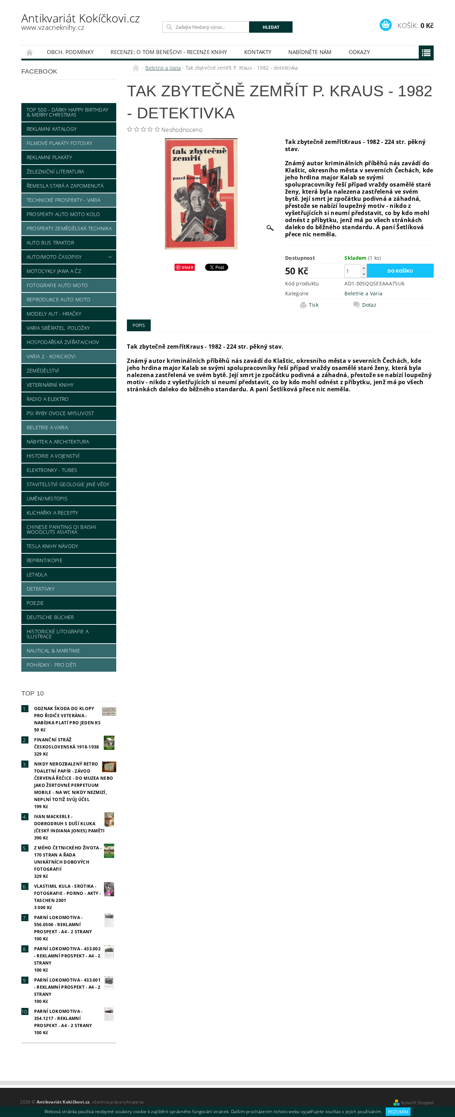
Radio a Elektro (48, 399)
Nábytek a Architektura (58, 441)
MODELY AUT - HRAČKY (54, 313)
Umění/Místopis (47, 498)
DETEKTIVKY (40, 588)
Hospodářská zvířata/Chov (63, 342)
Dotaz (369, 305)
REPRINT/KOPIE (45, 560)
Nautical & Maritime (53, 650)
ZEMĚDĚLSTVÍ (43, 370)
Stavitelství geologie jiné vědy (68, 484)
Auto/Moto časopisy (54, 256)
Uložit (187, 267)
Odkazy (359, 51)
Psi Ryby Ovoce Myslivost (60, 413)
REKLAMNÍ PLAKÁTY (49, 157)
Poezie (35, 603)
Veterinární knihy (50, 384)
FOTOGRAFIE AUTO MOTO (57, 285)
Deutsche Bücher (50, 617)
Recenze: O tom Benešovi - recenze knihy (169, 51)
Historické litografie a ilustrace (58, 634)
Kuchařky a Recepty (52, 512)
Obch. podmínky (70, 51)
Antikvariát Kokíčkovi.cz (80, 21)
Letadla (37, 574)
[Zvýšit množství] (363, 267)
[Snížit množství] (363, 274)
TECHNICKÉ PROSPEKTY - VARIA (64, 200)
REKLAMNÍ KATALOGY (51, 128)
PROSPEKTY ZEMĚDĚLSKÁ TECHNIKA (69, 228)
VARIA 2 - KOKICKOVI (51, 356)
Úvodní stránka (29, 52)
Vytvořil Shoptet (417, 1103)
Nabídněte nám (309, 51)
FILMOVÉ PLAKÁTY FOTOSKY (59, 143)
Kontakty (258, 51)
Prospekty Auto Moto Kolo (63, 214)
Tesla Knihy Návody (52, 546)
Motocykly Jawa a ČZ (54, 271)
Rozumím (398, 1112)
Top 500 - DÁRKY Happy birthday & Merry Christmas (67, 112)
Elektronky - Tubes (52, 470)
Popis (139, 325)
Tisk (313, 305)
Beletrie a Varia (47, 427)
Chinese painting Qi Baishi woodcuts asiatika (61, 529)
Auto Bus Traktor (50, 242)
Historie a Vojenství (53, 455)
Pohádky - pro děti (52, 664)
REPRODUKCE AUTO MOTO (58, 299)
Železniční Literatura (55, 171)
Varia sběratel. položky (58, 327)
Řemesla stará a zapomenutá (65, 185)
